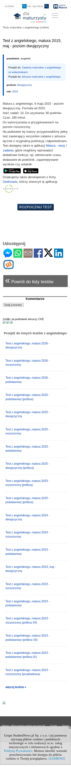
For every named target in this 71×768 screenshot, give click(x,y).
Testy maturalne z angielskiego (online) (26, 27)
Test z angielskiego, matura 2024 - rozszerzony (27, 534)
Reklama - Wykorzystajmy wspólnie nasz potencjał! (23, 725)
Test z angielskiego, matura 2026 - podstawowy (27, 379)
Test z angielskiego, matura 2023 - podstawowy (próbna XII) (27, 637)
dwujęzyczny (24, 84)
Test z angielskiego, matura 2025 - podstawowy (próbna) (27, 396)
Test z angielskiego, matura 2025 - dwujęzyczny (27, 414)
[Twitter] (48, 255)
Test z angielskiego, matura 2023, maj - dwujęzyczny (30, 568)
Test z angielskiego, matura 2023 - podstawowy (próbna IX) (27, 654)
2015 (15, 91)
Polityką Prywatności (18, 751)
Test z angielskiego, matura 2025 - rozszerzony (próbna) (27, 482)
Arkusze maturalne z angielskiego (41, 76)
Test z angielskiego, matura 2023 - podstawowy (27, 603)
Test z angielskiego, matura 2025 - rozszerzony (27, 431)
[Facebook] (38, 256)
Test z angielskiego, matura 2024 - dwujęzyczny (27, 517)
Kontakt (53, 725)
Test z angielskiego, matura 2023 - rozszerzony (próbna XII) (27, 620)
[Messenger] (7, 256)
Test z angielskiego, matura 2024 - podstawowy (27, 551)
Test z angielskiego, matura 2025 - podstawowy (27, 448)
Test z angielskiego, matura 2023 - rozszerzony (27, 586)
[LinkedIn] (58, 256)
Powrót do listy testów (29, 280)
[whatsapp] (17, 256)
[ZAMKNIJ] (57, 758)
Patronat (65, 725)
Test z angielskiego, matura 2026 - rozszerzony (27, 362)
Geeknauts (10, 181)
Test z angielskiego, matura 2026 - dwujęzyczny (27, 345)
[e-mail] (28, 256)
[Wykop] (8, 267)
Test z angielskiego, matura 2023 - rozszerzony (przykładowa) (27, 672)
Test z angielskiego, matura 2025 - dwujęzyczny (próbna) (27, 465)
